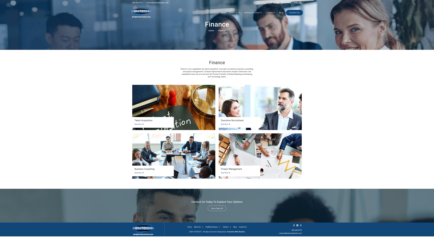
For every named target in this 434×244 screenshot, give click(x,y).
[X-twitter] (275, 3)
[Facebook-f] (271, 3)
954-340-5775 (137, 3)
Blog (235, 227)
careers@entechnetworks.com (157, 3)
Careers (225, 227)
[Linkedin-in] (278, 3)
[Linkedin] (297, 225)
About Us (197, 227)
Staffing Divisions (212, 227)
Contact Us (243, 227)
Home (190, 227)
